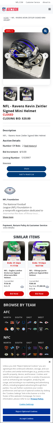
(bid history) (30, 145)
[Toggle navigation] (49, 9)
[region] (26, 390)
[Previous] (8, 56)
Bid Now (14, 293)
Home (6, 18)
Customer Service (33, 2)
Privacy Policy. (37, 399)
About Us (46, 2)
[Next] (45, 56)
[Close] (49, 362)
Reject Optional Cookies (26, 411)
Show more (7, 163)
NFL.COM (19, 2)
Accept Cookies (26, 418)
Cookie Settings (26, 404)
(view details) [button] (8, 228)
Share (26, 168)
